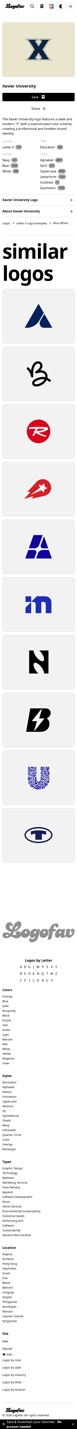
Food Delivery (11, 1187)
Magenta (8, 1058)
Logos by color (11, 1360)
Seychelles (9, 1268)
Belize (6, 1283)
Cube (5, 1139)
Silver (6, 1063)
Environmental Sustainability (21, 1211)
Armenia (8, 1259)
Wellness (8, 1178)
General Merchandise (16, 1235)
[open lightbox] (38, 49)
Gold (5, 1006)
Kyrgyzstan (9, 1321)
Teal (5, 1025)
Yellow (6, 1054)
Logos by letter (12, 1382)
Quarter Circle (11, 1135)
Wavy (5, 1125)
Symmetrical (10, 1116)
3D (4, 1111)
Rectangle (9, 1149)
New (5, 1341)
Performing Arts (12, 1221)
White (6, 1049)
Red (5, 1044)
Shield (6, 1120)
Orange (7, 996)
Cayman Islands (12, 1316)
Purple (6, 1020)
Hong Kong (9, 1264)
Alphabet (8, 1087)
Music (6, 1201)
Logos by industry (14, 1375)
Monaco (7, 1311)
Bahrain (7, 1287)
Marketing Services (15, 1182)
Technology (9, 1173)
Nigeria (7, 1254)
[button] (51, 6)
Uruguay (8, 1292)
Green (6, 1030)
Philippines (9, 1302)
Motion (7, 1092)
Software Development (17, 1197)
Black (5, 1015)
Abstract (7, 1106)
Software (8, 1225)
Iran (5, 1278)
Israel (6, 1273)
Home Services (12, 1206)
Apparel (7, 1192)
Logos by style (11, 1367)
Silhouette (9, 1130)
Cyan (5, 1034)
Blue (5, 1001)
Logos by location (13, 1389)
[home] (15, 6)
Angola (7, 1297)
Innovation (9, 1096)
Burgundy (9, 1011)
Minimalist (9, 1082)
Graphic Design (12, 1168)
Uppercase (9, 1101)
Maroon (7, 1039)
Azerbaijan (9, 1306)
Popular (7, 1348)
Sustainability (11, 1230)
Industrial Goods (13, 1216)
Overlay (7, 1144)
